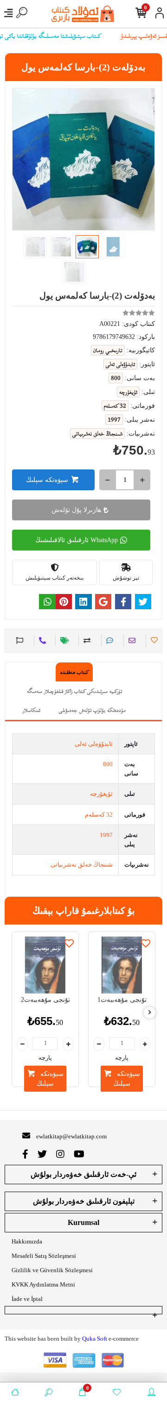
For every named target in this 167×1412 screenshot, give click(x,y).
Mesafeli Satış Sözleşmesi (44, 1255)
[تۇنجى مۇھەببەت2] (45, 965)
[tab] (74, 671)
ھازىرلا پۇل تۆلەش (76, 509)
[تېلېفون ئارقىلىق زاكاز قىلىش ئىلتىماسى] (41, 640)
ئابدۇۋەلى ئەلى (94, 743)
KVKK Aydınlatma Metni (43, 1284)
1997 (106, 834)
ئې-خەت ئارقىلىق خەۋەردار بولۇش (83, 1174)
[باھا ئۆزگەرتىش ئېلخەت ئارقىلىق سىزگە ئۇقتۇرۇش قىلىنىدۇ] (63, 640)
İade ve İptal (27, 1298)
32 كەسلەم (99, 814)
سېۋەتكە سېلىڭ (47, 479)
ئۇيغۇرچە (101, 793)
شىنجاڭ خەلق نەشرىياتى (82, 864)
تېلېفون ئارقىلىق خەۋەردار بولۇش (84, 1201)
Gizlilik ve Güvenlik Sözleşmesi (52, 1270)
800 (108, 764)
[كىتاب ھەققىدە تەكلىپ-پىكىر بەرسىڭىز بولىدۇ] (19, 640)
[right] (150, 1012)
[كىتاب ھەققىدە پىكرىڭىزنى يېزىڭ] (108, 640)
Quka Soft (94, 1338)
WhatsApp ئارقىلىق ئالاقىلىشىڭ (76, 540)
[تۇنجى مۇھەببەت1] (121, 965)
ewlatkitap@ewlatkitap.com (71, 1136)
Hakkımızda (27, 1241)
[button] (22, 159)
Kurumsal (83, 1222)
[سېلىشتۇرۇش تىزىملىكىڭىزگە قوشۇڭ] (85, 640)
